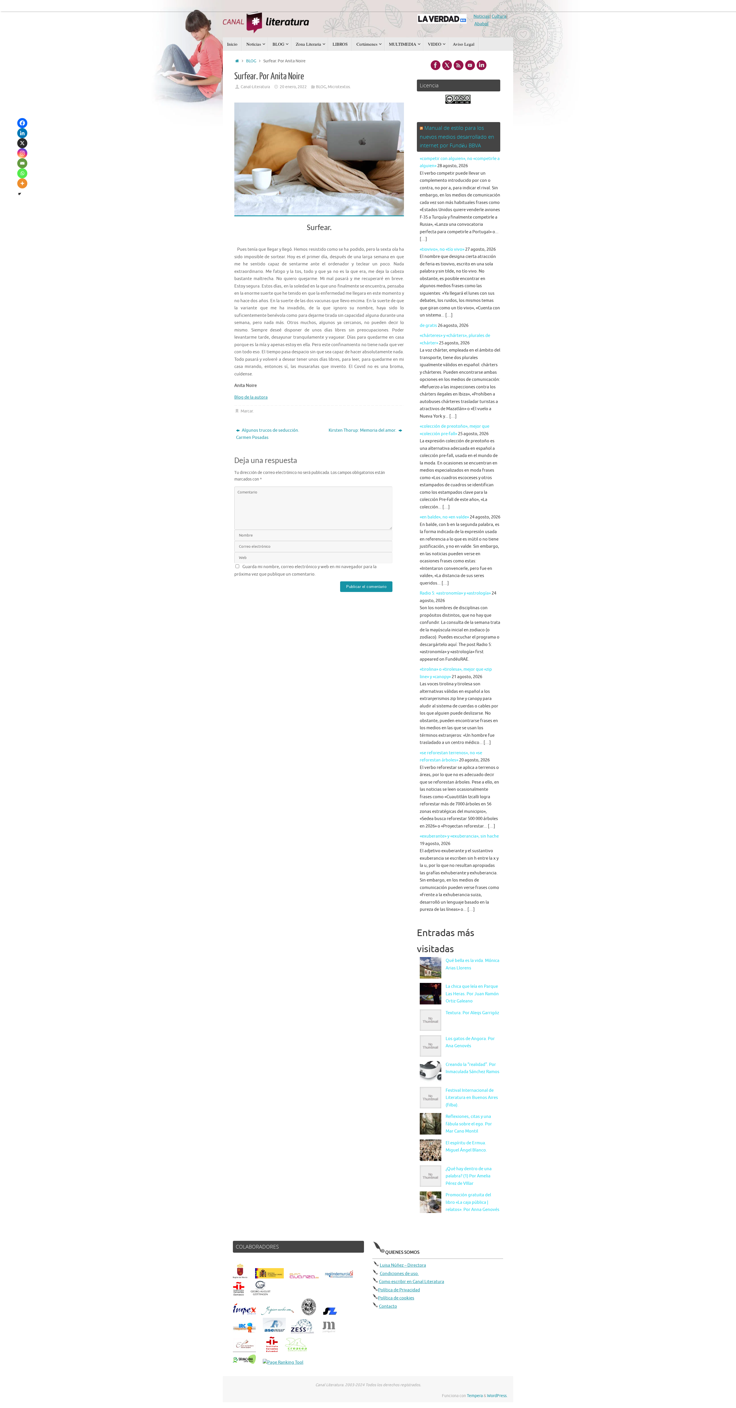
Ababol (481, 24)
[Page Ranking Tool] (283, 1362)
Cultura (499, 16)
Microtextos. (339, 86)
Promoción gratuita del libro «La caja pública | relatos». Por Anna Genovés (472, 1202)
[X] (22, 143)
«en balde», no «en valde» (444, 517)
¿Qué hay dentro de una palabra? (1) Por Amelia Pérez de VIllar (469, 1176)
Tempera (475, 1395)
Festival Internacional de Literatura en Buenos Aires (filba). (472, 1098)
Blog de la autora (251, 397)
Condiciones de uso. (399, 1273)
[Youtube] (470, 65)
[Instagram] (22, 153)
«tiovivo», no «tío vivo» (442, 249)
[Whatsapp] (22, 173)
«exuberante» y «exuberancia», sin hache (459, 836)
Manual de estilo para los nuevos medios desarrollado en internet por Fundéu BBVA (457, 136)
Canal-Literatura (255, 86)
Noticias (482, 16)
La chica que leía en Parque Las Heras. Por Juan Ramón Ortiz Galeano (472, 994)
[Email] (22, 163)
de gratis (428, 325)
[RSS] (458, 65)
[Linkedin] (22, 133)
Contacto (388, 1306)
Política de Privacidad (399, 1290)
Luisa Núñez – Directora (403, 1265)
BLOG (251, 61)
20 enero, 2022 (293, 86)
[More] (22, 183)
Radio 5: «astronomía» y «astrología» (455, 593)
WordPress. (497, 1395)
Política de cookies (396, 1298)
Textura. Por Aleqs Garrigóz (472, 1013)
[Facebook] (22, 123)
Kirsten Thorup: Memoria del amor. (363, 430)
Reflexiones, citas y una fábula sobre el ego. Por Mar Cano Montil (469, 1124)
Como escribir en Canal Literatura (411, 1281)
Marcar (247, 411)
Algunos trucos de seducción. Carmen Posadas (267, 434)
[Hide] (19, 194)
